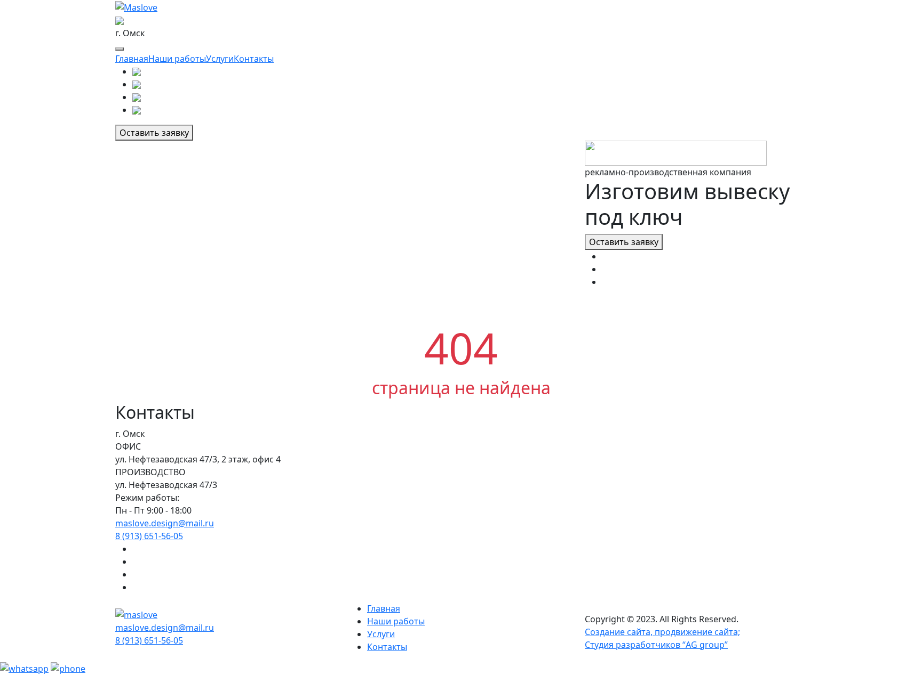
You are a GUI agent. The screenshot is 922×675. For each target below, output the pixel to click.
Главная (131, 58)
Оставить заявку (154, 133)
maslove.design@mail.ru (164, 523)
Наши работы (177, 58)
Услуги (220, 58)
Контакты (254, 58)
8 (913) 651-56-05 (149, 536)
